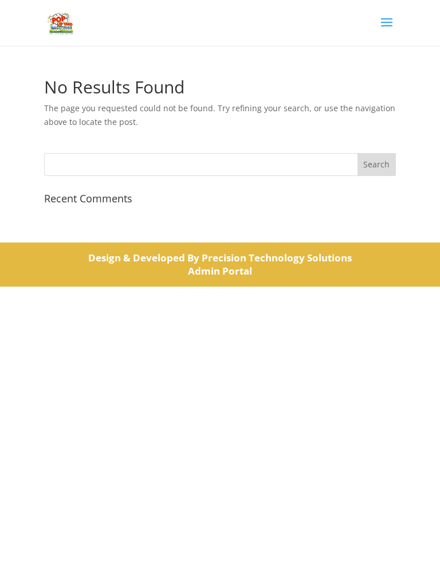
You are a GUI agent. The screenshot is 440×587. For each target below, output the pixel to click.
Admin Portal (220, 270)
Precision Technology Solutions (277, 257)
